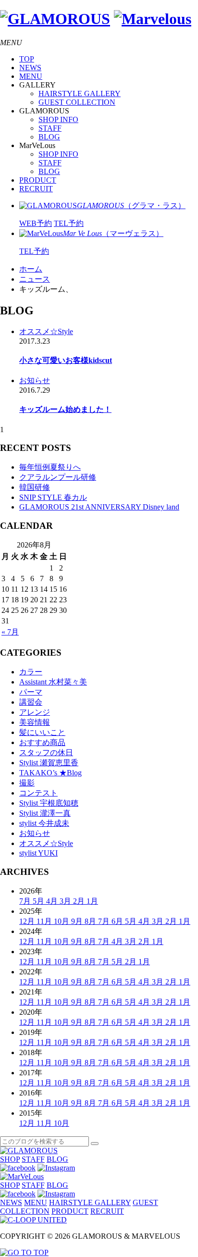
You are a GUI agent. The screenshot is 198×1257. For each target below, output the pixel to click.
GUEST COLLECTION (76, 102)
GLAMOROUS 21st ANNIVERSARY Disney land (99, 507)
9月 (78, 921)
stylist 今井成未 (44, 823)
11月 (45, 921)
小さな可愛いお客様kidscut (65, 360)
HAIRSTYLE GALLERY (79, 93)
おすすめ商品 (42, 742)
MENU (30, 76)
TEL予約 (69, 223)
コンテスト (38, 793)
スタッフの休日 (46, 752)
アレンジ (34, 712)
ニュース (34, 279)
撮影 (27, 783)
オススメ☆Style (46, 331)
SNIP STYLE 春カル (53, 497)
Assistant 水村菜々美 (53, 682)
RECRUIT (36, 189)
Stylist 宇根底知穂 (48, 803)
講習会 (30, 702)
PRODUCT (37, 180)
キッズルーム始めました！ (65, 409)
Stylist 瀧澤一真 (45, 813)
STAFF (50, 128)
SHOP (10, 1159)
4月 (53, 901)
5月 (39, 901)
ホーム (30, 269)
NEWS (30, 67)
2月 (80, 901)
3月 (66, 901)
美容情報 (34, 722)
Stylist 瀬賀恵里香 (48, 763)
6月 (118, 921)
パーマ (30, 692)
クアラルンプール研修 (57, 477)
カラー (30, 672)
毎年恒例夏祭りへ (50, 467)
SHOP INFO (58, 119)
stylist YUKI (38, 853)
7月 (26, 901)
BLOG (49, 137)
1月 (92, 901)
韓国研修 (34, 487)
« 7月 (10, 632)
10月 (62, 921)
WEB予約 (35, 223)
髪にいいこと (42, 732)
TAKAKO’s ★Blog (50, 773)
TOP (26, 59)
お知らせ (34, 380)
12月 (28, 921)
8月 (91, 921)
